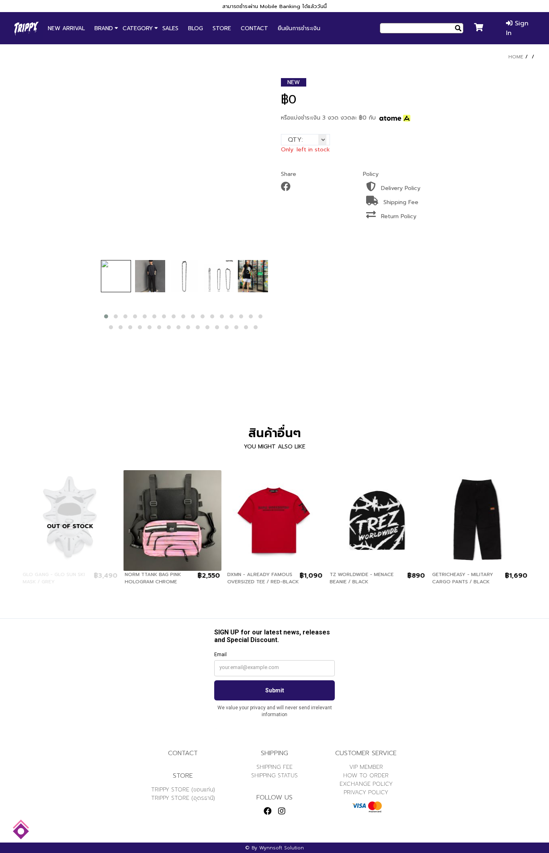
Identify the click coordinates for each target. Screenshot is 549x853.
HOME (515, 56)
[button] (106, 316)
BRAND (103, 28)
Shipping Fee (399, 202)
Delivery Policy (399, 188)
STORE (222, 28)
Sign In (517, 28)
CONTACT (254, 28)
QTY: (295, 140)
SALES (170, 28)
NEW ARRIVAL (66, 28)
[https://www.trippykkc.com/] (26, 28)
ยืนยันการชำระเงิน (299, 28)
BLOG (195, 28)
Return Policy (397, 216)
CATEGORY (138, 28)
